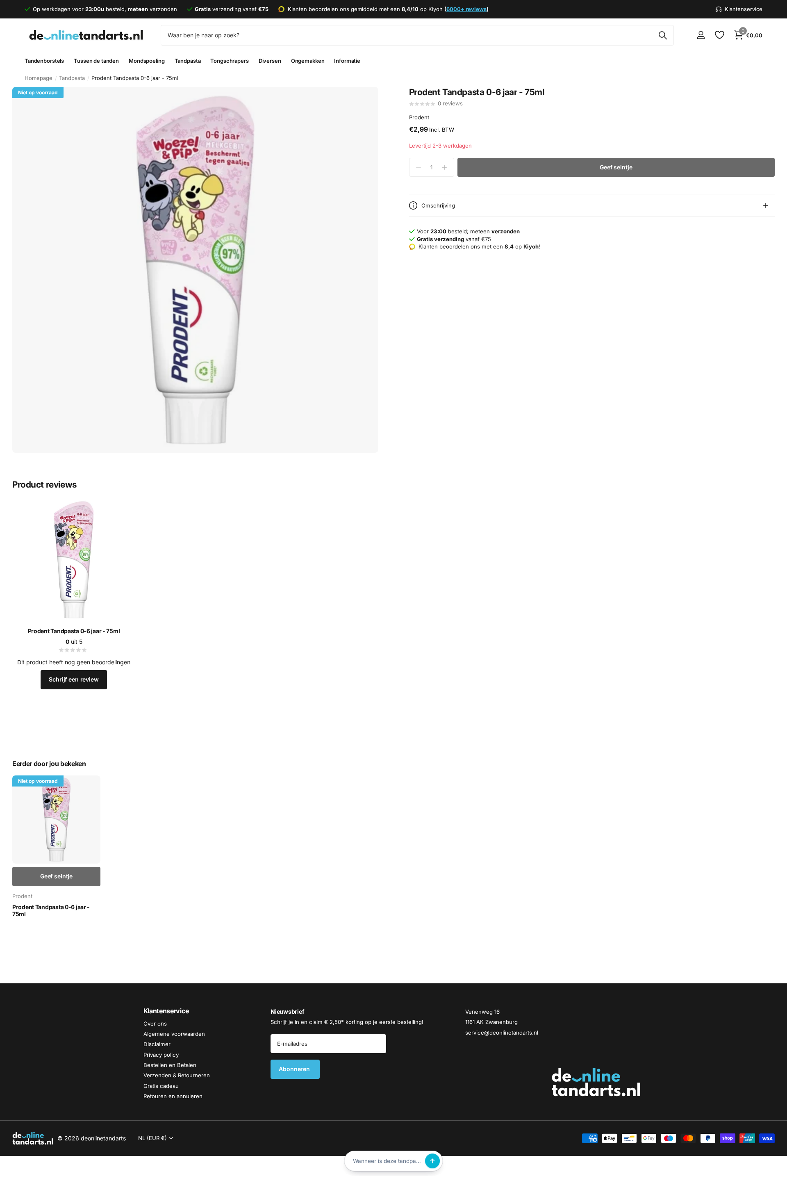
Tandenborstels (44, 60)
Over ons (155, 1023)
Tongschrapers (229, 60)
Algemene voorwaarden (174, 1034)
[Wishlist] (719, 35)
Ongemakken (308, 60)
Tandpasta (188, 60)
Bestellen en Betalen (169, 1065)
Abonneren (295, 1068)
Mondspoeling (146, 60)
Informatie (347, 60)
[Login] (701, 35)
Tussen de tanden (96, 60)
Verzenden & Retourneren (176, 1075)
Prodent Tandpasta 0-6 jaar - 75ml (74, 630)
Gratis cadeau (161, 1086)
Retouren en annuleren (172, 1096)
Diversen (270, 60)
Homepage (38, 78)
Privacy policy (161, 1054)
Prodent (419, 117)
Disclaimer (157, 1044)
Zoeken (662, 35)
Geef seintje (616, 167)
